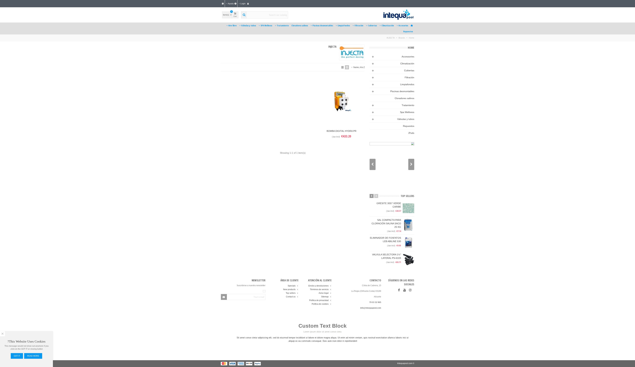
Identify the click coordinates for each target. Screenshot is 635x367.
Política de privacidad (319, 300)
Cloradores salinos (299, 25)
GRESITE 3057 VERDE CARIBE (389, 205)
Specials (292, 286)
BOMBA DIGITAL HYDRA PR (341, 131)
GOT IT (17, 356)
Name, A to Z (359, 67)
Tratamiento (283, 25)
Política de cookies (320, 304)
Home (411, 47)
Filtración (359, 25)
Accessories (408, 56)
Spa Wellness (407, 112)
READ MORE (33, 356)
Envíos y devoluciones (318, 286)
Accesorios (403, 25)
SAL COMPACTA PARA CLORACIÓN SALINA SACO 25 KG (386, 223)
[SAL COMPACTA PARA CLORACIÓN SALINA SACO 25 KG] (408, 225)
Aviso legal (324, 293)
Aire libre (232, 25)
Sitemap (325, 297)
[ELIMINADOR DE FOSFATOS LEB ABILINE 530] (408, 242)
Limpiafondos (344, 25)
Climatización (387, 25)
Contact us (291, 297)
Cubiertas (372, 25)
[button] (373, 164)
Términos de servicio (319, 289)
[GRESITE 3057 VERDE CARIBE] (408, 208)
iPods (411, 133)
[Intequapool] (392, 15)
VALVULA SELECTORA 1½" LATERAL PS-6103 (386, 256)
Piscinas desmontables (323, 25)
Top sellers (407, 196)
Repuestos (408, 31)
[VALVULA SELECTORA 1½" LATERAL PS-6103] (408, 259)
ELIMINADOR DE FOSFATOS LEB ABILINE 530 (385, 240)
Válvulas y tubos (248, 25)
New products (289, 289)
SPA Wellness (266, 25)
